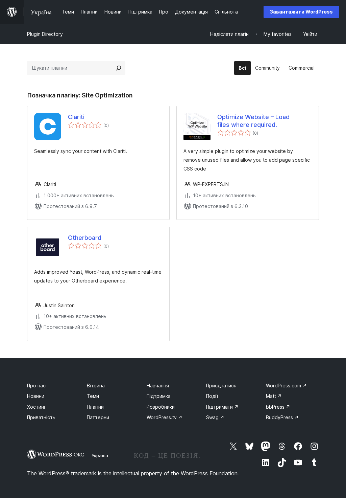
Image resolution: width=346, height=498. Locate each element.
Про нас (36, 385)
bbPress (278, 407)
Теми (93, 396)
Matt (274, 396)
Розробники (161, 407)
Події (212, 396)
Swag (215, 417)
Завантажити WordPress (301, 12)
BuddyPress (282, 417)
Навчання (158, 385)
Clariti (76, 116)
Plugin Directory (45, 34)
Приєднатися (221, 385)
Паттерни (98, 417)
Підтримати (222, 407)
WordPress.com (286, 385)
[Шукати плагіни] (118, 68)
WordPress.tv (164, 417)
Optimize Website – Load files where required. (253, 120)
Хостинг (36, 407)
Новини (35, 396)
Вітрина (96, 385)
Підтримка (159, 396)
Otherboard (84, 237)
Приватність (41, 417)
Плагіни (95, 407)
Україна (100, 455)
